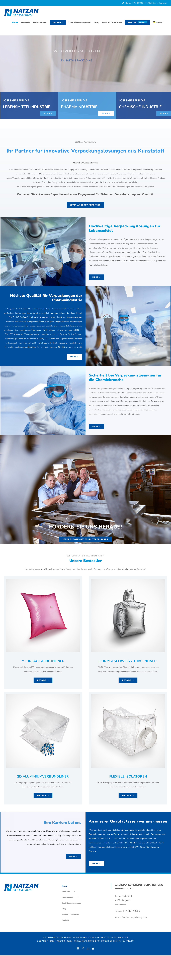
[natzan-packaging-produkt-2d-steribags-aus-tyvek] (43, 695)
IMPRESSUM (66, 937)
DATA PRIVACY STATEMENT (124, 941)
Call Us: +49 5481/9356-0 (135, 3)
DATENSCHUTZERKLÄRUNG (117, 937)
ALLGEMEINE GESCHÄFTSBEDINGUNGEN (89, 937)
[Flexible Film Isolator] (128, 695)
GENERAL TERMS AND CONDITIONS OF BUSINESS (93, 941)
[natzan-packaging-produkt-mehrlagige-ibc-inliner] (43, 580)
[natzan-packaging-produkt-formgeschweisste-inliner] (128, 580)
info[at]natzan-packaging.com (157, 3)
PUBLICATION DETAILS (64, 941)
